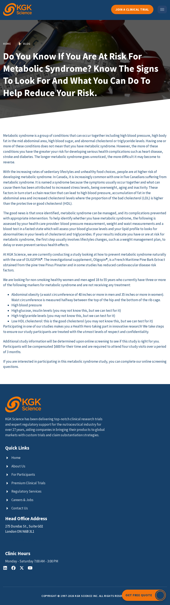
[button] (144, 595)
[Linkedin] (5, 568)
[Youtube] (30, 568)
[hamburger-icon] (162, 9)
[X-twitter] (22, 568)
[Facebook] (13, 568)
